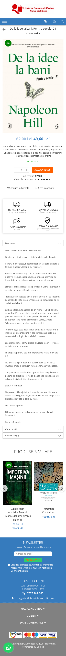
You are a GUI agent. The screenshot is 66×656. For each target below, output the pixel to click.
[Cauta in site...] (62, 21)
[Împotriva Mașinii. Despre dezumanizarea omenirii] (17, 483)
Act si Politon (17, 508)
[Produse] (5, 22)
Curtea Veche (33, 33)
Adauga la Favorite (19, 188)
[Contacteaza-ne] (46, 21)
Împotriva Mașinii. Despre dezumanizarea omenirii (18, 516)
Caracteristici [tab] (11, 429)
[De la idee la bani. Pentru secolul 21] (33, 86)
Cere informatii (45, 188)
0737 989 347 (34, 593)
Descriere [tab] (10, 243)
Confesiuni (48, 512)
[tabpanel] (33, 86)
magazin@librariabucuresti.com (35, 598)
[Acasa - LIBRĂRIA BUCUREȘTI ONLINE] (33, 9)
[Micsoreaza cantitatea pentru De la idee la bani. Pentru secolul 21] (16, 170)
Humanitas (48, 508)
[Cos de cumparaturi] (54, 21)
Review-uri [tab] (12, 435)
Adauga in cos (42, 169)
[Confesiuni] (48, 482)
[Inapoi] (2, 29)
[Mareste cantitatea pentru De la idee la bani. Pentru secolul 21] (26, 170)
